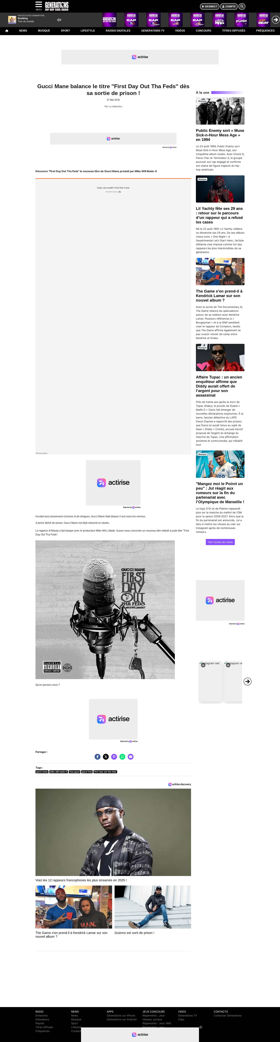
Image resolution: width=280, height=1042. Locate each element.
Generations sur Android (122, 1019)
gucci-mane (42, 771)
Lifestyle (88, 30)
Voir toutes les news (220, 542)
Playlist (39, 1023)
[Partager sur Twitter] (105, 758)
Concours (203, 30)
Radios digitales (118, 30)
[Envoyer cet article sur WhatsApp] (121, 758)
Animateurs (42, 1019)
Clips (181, 1019)
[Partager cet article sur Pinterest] (113, 758)
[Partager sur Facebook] (96, 758)
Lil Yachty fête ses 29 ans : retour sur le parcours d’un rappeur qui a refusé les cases (219, 215)
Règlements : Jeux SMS (156, 1023)
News (23, 30)
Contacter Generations (228, 1015)
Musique (44, 30)
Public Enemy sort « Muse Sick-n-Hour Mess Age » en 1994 (220, 135)
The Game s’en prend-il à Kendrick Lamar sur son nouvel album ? (219, 295)
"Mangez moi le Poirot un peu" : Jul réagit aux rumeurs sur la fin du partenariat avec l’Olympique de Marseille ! (220, 493)
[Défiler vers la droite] (247, 681)
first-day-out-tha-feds (105, 771)
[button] (210, 681)
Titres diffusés (233, 30)
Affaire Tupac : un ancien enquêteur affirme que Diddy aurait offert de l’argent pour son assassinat (219, 386)
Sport (65, 30)
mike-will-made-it (58, 771)
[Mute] (59, 19)
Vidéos (180, 30)
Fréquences (265, 30)
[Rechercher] (242, 6)
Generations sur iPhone (121, 1015)
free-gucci (75, 771)
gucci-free (87, 771)
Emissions (41, 1015)
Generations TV (152, 30)
